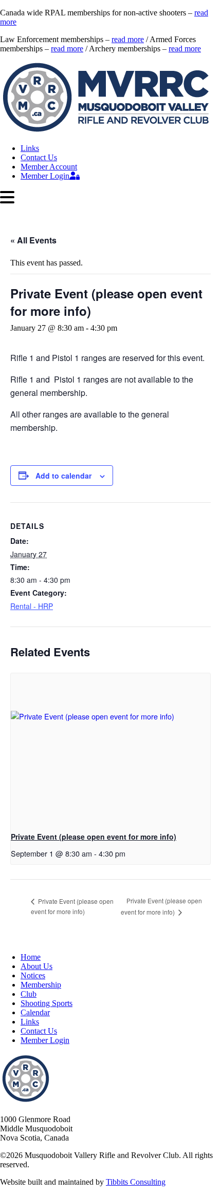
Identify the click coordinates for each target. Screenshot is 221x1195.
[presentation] (110, 748)
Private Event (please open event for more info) (93, 836)
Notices (33, 975)
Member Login (45, 176)
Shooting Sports (46, 1003)
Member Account (49, 166)
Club (28, 994)
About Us (36, 966)
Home (31, 957)
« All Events (33, 240)
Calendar (35, 1012)
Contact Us (39, 157)
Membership (41, 984)
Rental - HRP (31, 606)
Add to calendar (63, 475)
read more (128, 39)
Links (30, 148)
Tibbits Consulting (135, 1182)
